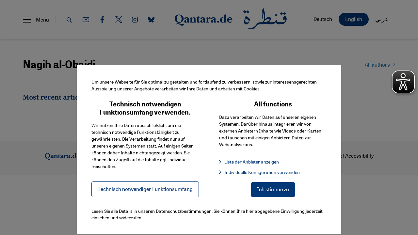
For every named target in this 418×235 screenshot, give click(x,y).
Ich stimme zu (273, 189)
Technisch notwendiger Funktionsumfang (145, 188)
